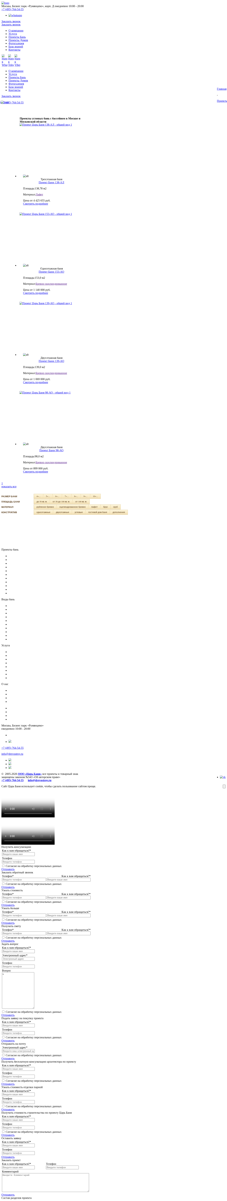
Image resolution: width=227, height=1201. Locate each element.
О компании (16, 70)
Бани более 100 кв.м (22, 578)
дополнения (119, 512)
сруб (115, 506)
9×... (85, 496)
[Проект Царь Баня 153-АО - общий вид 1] (51, 236)
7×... (67, 496)
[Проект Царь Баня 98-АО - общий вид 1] (51, 415)
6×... (57, 496)
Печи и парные (19, 663)
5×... (48, 496)
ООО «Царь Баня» (30, 773)
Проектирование (20, 651)
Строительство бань (22, 655)
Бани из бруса (18, 589)
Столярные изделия (22, 659)
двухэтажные (62, 512)
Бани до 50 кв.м (19, 571)
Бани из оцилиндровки (24, 585)
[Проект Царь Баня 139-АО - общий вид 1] (51, 326)
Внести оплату (19, 701)
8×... (76, 496)
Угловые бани (18, 563)
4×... (38, 496)
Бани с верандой (20, 631)
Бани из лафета (19, 593)
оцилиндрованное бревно (72, 506)
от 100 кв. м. (81, 501)
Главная (221, 88)
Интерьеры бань (20, 678)
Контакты (14, 90)
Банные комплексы (22, 670)
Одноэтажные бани (22, 556)
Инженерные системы (24, 666)
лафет (94, 506)
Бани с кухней (18, 635)
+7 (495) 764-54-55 (12, 9)
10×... (95, 496)
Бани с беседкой (20, 613)
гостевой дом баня (97, 512)
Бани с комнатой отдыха (25, 639)
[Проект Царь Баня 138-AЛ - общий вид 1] (51, 147)
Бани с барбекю (19, 605)
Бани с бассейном (21, 609)
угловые (79, 512)
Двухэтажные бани (21, 559)
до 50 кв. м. (42, 501)
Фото (12, 698)
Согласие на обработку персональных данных (34, 866)
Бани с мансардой (21, 624)
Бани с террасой (20, 628)
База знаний (16, 86)
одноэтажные (43, 512)
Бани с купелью (19, 620)
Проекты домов (19, 719)
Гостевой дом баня (21, 567)
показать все (8, 486)
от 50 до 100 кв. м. (61, 501)
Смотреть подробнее (35, 203)
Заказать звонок (11, 21)
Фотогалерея (16, 83)
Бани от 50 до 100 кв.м (24, 574)
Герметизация (18, 674)
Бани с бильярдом (21, 617)
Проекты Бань (17, 77)
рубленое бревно (45, 506)
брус (105, 506)
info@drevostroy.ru (12, 753)
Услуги (13, 74)
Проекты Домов (18, 80)
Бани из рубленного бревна (27, 582)
